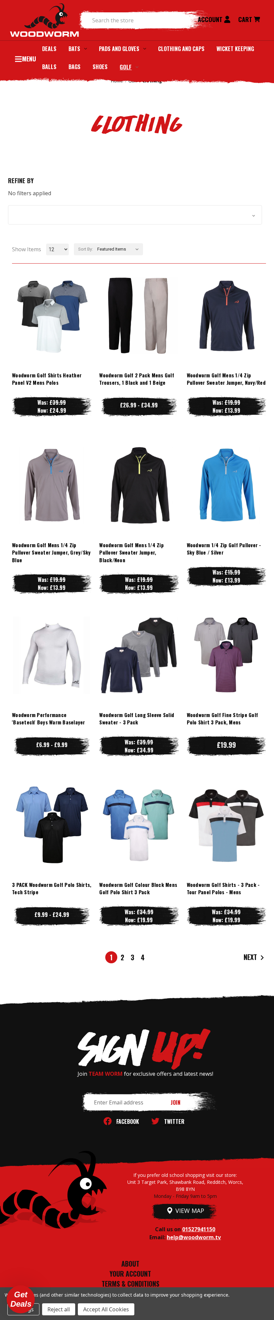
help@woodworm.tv (194, 1237)
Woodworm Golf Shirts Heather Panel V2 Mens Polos (47, 378)
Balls (49, 67)
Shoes (100, 67)
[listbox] (119, 249)
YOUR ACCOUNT (130, 1274)
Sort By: (85, 249)
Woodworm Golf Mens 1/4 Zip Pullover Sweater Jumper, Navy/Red (226, 378)
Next (251, 957)
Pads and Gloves (119, 49)
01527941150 (198, 1229)
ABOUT (130, 1264)
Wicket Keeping (235, 49)
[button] (135, 215)
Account (211, 19)
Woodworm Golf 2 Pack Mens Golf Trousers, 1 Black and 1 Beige (136, 378)
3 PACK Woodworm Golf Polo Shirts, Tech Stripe (51, 888)
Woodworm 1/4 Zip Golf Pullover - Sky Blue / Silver (224, 548)
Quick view (51, 301)
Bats (74, 49)
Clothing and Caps (181, 49)
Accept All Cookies (106, 1309)
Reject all (58, 1309)
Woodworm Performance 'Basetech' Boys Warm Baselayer (48, 718)
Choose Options (51, 328)
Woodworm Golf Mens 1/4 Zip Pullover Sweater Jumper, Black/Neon (131, 552)
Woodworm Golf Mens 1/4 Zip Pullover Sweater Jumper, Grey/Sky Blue (51, 552)
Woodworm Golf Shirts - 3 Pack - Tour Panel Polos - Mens (223, 888)
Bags (74, 67)
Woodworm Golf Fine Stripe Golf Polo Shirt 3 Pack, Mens (222, 718)
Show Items (26, 249)
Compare (48, 315)
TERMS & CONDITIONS (130, 1284)
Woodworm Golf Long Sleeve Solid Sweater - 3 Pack (136, 718)
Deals (49, 49)
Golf (126, 67)
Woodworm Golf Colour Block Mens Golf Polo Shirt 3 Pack (138, 888)
